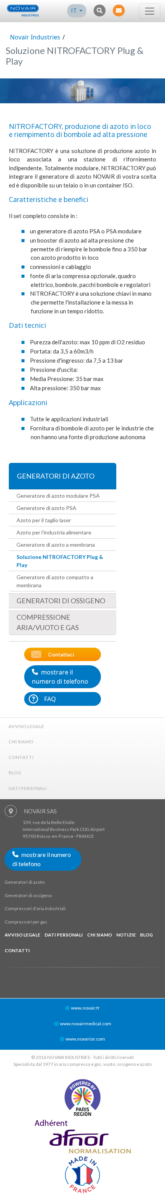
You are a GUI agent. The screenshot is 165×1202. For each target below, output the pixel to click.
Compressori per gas (26, 922)
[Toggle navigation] (149, 11)
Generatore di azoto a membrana (55, 544)
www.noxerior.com (85, 1039)
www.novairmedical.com (85, 1023)
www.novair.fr (85, 1008)
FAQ (50, 699)
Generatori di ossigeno (60, 600)
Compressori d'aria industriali (35, 908)
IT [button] (74, 10)
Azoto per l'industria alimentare (53, 532)
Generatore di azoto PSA (46, 508)
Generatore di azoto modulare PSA (58, 495)
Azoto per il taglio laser (43, 520)
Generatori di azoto (55, 476)
